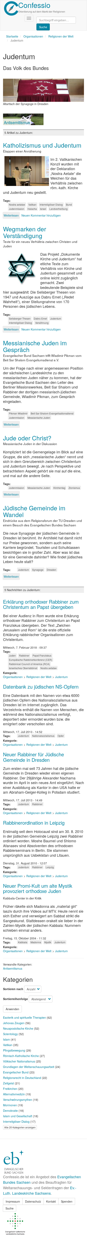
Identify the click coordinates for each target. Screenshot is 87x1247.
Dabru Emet (40, 318)
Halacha (32, 208)
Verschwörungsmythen (17, 1100)
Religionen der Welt (60, 36)
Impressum (13, 1201)
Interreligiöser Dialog (51, 204)
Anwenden (12, 1009)
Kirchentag (59, 487)
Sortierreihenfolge (15, 999)
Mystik (47, 942)
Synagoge (38, 569)
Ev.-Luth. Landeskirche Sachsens (39, 1190)
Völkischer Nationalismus (19, 1061)
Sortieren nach (13, 989)
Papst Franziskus (42, 655)
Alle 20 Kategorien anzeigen (20, 1127)
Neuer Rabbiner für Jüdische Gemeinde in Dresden (33, 757)
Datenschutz (33, 1201)
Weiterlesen (11, 215)
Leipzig (50, 867)
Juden (12, 655)
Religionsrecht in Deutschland (22, 1078)
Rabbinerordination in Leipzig (34, 822)
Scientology (10, 1034)
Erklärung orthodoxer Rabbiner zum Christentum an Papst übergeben (41, 604)
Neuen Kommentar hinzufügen (41, 215)
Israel (43, 208)
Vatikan (32, 204)
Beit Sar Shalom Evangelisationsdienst (52, 413)
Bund (69, 204)
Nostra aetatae (17, 204)
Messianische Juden (39, 417)
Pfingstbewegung (14, 1050)
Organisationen (33, 36)
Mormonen (10, 1105)
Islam (6, 1039)
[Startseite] (11, 8)
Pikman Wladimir (18, 413)
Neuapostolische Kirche (18, 1028)
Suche (9, 1208)
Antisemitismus (17, 122)
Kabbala (22, 942)
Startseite (12, 36)
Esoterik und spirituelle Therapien (24, 1017)
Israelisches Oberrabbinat (23, 668)
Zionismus (74, 487)
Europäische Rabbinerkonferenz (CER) (30, 659)
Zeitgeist (8, 1083)
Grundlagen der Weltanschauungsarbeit (28, 1067)
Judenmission (16, 208)
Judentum (55, 318)
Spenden (66, 1201)
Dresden (51, 569)
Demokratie (10, 1111)
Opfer (61, 735)
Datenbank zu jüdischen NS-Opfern (41, 686)
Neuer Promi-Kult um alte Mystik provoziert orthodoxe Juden (37, 888)
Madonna (36, 942)
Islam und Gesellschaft (17, 1116)
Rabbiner (24, 655)
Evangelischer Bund (16, 1072)
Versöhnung (42, 322)
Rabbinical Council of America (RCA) (29, 664)
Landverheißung (58, 208)
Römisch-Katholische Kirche (21, 1056)
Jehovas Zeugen (13, 1023)
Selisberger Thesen (20, 318)
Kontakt (51, 1201)
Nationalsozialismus (43, 735)
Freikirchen (10, 1089)
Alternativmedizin (14, 1094)
